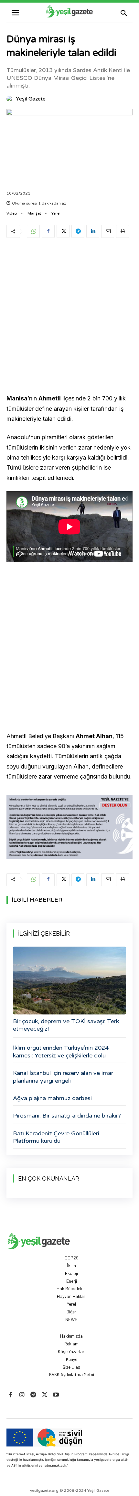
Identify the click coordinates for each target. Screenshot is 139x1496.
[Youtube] (56, 1395)
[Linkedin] (92, 231)
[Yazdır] (122, 231)
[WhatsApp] (33, 231)
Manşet (34, 213)
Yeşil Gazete (31, 99)
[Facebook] (48, 231)
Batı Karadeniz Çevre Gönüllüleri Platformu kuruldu (56, 1137)
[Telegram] (77, 231)
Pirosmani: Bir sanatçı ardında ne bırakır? (67, 1115)
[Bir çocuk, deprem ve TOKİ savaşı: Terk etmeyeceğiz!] (69, 980)
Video (11, 213)
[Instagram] (22, 1395)
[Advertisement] (69, 317)
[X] (63, 231)
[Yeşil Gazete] (10, 99)
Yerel (55, 213)
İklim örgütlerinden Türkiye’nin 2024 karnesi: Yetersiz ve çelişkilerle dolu (61, 1051)
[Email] (107, 231)
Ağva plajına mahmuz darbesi (52, 1098)
